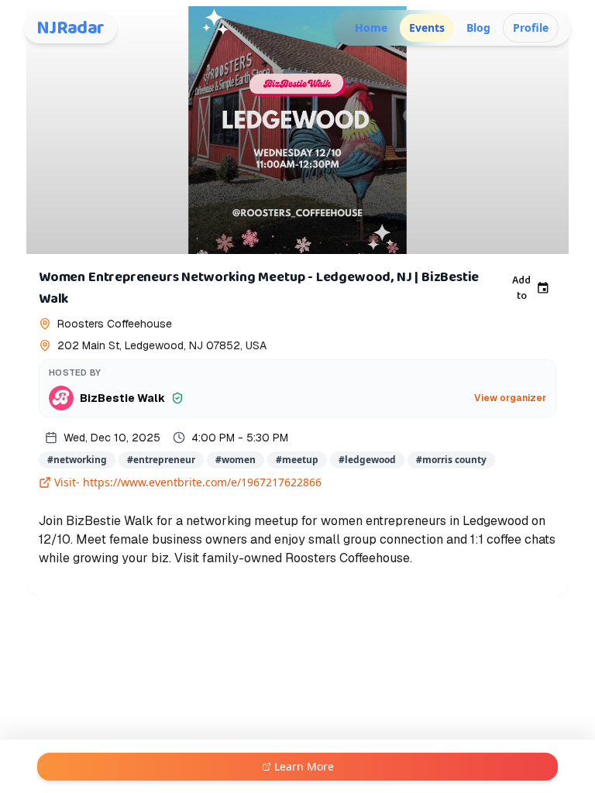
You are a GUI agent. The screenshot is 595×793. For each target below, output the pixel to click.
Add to (521, 288)
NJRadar (70, 28)
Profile (531, 27)
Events (427, 27)
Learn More (304, 766)
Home (371, 27)
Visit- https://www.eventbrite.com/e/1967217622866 (188, 482)
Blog (478, 27)
